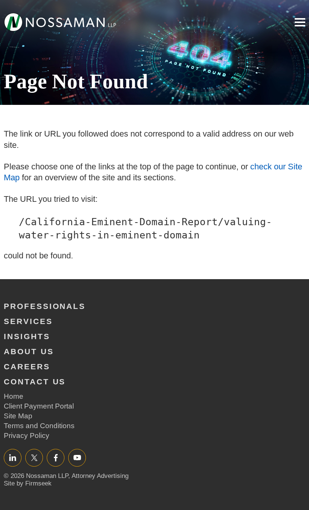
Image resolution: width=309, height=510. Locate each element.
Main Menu (300, 22)
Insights (27, 336)
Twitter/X (34, 457)
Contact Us (35, 381)
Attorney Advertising (100, 475)
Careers (27, 366)
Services (28, 321)
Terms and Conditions (39, 426)
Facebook (55, 457)
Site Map (18, 416)
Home (13, 396)
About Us (29, 351)
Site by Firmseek (28, 483)
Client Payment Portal (39, 406)
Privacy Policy (26, 435)
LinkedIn (12, 457)
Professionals (45, 306)
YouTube (77, 457)
